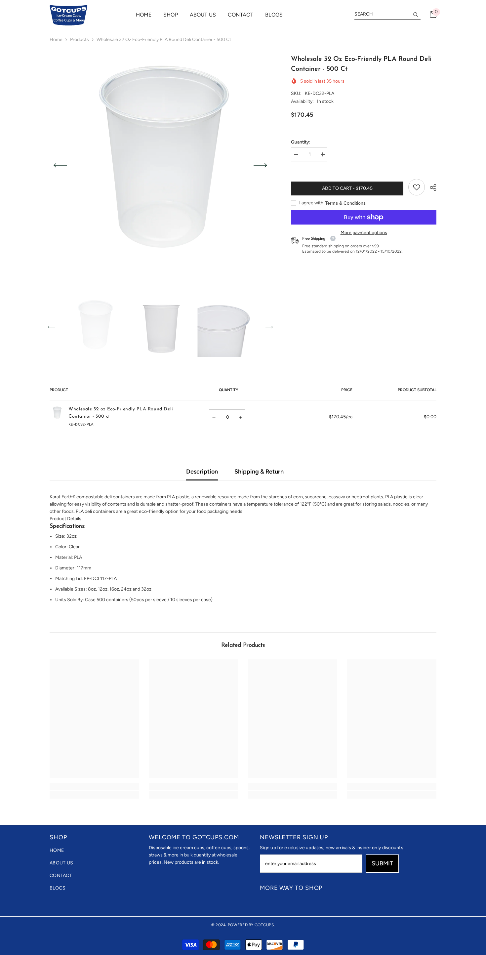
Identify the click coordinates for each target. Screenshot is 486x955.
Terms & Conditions (345, 203)
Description (202, 471)
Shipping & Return (259, 471)
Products (79, 39)
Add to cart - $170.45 (347, 188)
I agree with (311, 203)
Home (56, 39)
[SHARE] (430, 187)
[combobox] (382, 14)
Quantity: (300, 142)
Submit (382, 863)
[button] (60, 165)
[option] (160, 165)
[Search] (387, 14)
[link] (416, 187)
